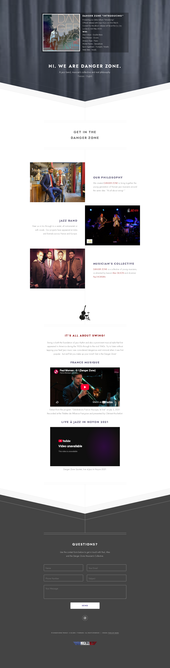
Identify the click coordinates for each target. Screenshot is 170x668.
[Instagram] (85, 618)
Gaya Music (102, 23)
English (89, 76)
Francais (81, 76)
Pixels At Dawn (113, 633)
